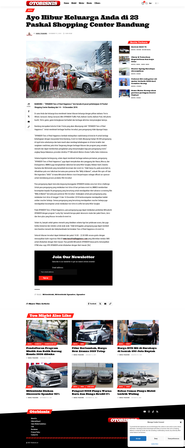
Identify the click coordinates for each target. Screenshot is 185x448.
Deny (155, 439)
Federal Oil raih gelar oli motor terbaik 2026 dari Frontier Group (144, 81)
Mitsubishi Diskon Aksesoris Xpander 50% (43, 392)
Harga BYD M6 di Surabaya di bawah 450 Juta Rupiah (137, 350)
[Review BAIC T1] (124, 50)
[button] (181, 422)
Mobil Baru (145, 64)
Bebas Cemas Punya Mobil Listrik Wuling (136, 392)
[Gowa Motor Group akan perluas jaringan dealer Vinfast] (124, 94)
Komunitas (38, 344)
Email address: (57, 267)
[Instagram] (149, 411)
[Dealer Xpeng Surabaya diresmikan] (124, 72)
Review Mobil (146, 49)
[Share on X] (28, 116)
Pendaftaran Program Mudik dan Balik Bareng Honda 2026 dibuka (44, 351)
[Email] (28, 121)
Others (139, 86)
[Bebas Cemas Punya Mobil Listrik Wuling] (138, 375)
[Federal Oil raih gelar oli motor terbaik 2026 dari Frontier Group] (124, 82)
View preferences (173, 439)
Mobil (138, 64)
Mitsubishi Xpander (65, 294)
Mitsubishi (48, 294)
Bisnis (139, 74)
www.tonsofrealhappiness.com (75, 238)
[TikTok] (153, 411)
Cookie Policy (154, 444)
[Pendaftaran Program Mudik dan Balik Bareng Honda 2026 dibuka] (47, 332)
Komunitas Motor (50, 344)
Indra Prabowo (41, 33)
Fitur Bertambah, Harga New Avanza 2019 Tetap (89, 350)
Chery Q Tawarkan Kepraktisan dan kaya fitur (142, 59)
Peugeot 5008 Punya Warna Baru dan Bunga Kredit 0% (91, 392)
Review (139, 49)
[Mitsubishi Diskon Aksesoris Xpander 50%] (47, 375)
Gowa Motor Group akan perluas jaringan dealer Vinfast (143, 93)
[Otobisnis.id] (43, 3)
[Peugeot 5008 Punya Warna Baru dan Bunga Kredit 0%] (92, 375)
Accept (138, 439)
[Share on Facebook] (28, 111)
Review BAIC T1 (139, 47)
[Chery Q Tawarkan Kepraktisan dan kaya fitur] (124, 60)
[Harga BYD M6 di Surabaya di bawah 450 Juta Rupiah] (138, 332)
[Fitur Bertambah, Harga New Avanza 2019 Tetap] (92, 332)
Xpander (80, 294)
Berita (30, 10)
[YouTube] (144, 411)
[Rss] (157, 411)
